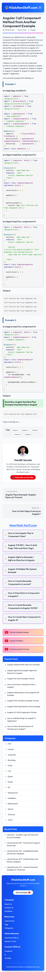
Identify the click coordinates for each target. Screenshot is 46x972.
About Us (8, 904)
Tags (6, 924)
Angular (15, 430)
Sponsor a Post (10, 941)
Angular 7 (35, 430)
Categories (8, 928)
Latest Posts (9, 921)
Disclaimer (8, 911)
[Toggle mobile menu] (40, 7)
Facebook (8, 951)
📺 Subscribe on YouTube (23, 477)
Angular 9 (28, 434)
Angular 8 (17, 434)
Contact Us (8, 907)
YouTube (7, 958)
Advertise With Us (11, 938)
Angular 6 (25, 430)
